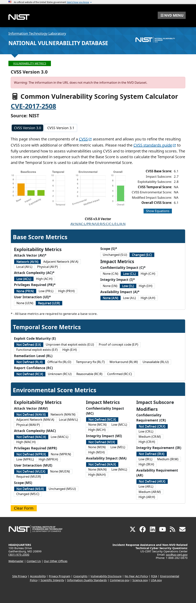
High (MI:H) (96, 452)
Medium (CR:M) (150, 436)
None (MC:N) (97, 424)
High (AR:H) (147, 497)
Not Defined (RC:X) (29, 374)
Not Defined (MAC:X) (31, 437)
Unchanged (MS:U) (62, 489)
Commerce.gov (119, 580)
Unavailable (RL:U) (156, 362)
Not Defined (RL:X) (29, 362)
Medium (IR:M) (167, 459)
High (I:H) (145, 286)
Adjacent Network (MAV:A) (35, 419)
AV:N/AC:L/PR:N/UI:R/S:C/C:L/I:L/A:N (98, 224)
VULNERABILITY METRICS (29, 63)
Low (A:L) (129, 298)
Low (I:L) (128, 286)
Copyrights (80, 576)
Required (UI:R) (49, 303)
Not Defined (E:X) (28, 344)
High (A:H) (148, 298)
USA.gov (156, 580)
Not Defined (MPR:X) (31, 454)
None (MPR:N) (61, 454)
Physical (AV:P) (47, 267)
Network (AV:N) (27, 261)
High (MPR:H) (48, 459)
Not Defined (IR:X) (151, 454)
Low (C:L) (129, 274)
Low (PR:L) (46, 291)
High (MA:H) (97, 475)
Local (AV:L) (24, 267)
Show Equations (157, 211)
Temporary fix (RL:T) (90, 362)
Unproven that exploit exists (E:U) (70, 344)
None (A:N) (110, 298)
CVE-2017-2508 (33, 106)
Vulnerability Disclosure (106, 576)
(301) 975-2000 (18, 554)
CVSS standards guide (152, 145)
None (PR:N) (25, 291)
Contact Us (34, 561)
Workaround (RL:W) (123, 362)
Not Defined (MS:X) (30, 489)
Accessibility (38, 576)
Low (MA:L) (119, 469)
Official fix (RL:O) (59, 362)
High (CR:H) (147, 442)
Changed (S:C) (142, 255)
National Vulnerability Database (58, 43)
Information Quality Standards (87, 580)
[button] (172, 15)
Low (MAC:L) (59, 437)
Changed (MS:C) (27, 494)
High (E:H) (69, 350)
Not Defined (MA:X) (102, 464)
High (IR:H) (146, 464)
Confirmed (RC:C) (119, 374)
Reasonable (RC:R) (89, 374)
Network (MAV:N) (63, 414)
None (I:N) (110, 286)
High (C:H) (148, 274)
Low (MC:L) (119, 424)
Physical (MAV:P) (28, 425)
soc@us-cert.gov (177, 554)
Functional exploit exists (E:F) (37, 350)
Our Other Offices (55, 561)
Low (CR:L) (146, 431)
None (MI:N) (97, 447)
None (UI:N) (24, 303)
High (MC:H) (97, 430)
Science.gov (140, 580)
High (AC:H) (44, 279)
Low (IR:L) (145, 459)
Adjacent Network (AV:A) (60, 261)
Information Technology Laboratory (37, 33)
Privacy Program (59, 576)
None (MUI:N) (60, 471)
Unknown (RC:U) (60, 374)
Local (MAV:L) (68, 419)
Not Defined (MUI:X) (30, 471)
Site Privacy (19, 576)
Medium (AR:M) (150, 492)
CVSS (83, 139)
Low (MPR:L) (25, 459)
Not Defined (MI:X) (101, 442)
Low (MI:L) (117, 447)
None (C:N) (110, 274)
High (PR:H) (66, 291)
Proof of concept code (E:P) (118, 344)
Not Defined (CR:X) (152, 426)
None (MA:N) (97, 469)
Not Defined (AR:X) (152, 481)
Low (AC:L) (23, 279)
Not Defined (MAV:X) (31, 414)
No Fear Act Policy (136, 576)
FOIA (154, 576)
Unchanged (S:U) (115, 255)
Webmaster (16, 561)
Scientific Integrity (52, 580)
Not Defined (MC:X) (102, 419)
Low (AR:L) (146, 486)
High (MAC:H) (26, 442)
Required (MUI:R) (28, 476)
